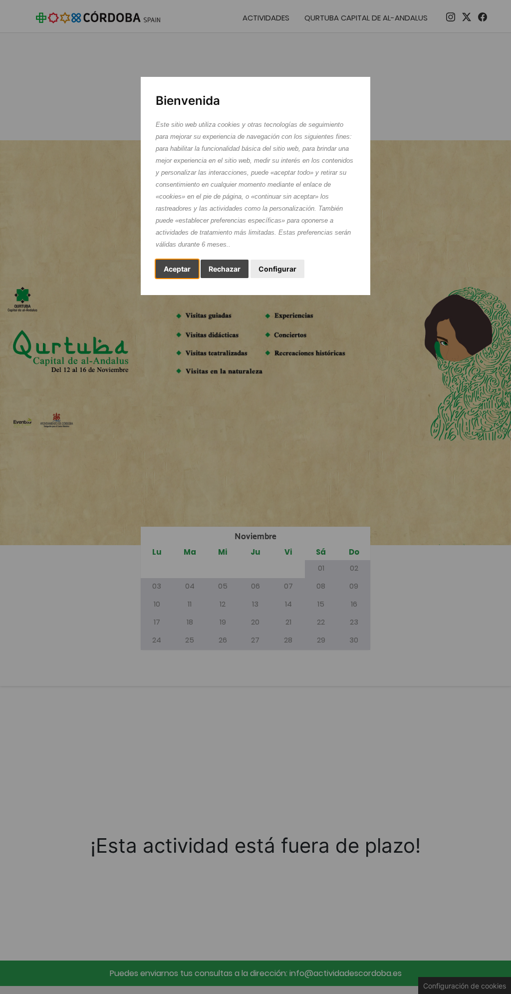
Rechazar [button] (225, 269)
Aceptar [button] (177, 269)
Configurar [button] (277, 269)
